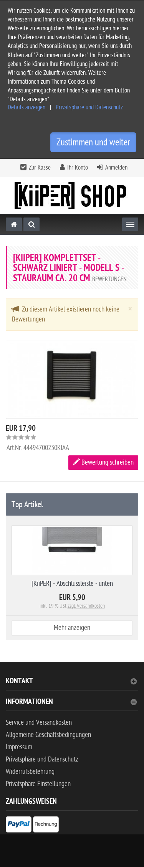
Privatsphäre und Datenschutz (89, 107)
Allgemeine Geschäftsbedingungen (48, 735)
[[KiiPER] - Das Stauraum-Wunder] (72, 195)
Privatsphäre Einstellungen (38, 784)
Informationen (29, 703)
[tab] (72, 684)
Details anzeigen (26, 107)
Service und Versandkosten (39, 723)
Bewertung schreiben (107, 462)
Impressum (19, 747)
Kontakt (19, 682)
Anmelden (116, 167)
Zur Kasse (40, 167)
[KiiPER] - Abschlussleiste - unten (72, 584)
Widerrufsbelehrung (30, 772)
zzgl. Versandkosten (86, 606)
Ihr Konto (77, 167)
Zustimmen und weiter (93, 142)
